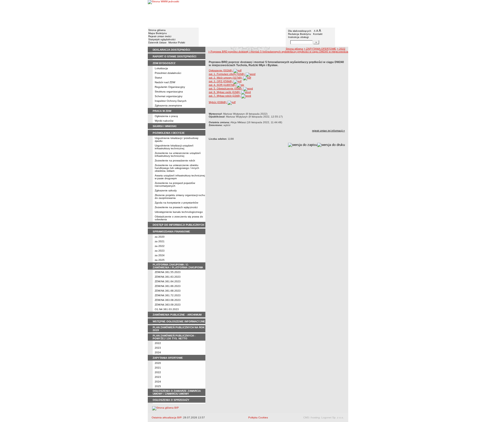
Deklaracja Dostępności (171, 49)
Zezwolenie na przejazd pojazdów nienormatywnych (175, 184)
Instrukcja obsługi (298, 37)
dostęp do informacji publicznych (178, 224)
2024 (158, 352)
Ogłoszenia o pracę (166, 116)
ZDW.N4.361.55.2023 (168, 272)
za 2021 (160, 241)
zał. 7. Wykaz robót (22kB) (225, 95)
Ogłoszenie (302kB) (221, 70)
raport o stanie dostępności (174, 56)
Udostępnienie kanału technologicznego (179, 211)
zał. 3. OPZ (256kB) (221, 81)
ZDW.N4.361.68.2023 (168, 290)
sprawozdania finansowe (171, 231)
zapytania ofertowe (168, 357)
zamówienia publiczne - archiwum (177, 314)
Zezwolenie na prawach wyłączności (176, 207)
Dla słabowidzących (299, 30)
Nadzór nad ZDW (165, 82)
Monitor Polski (176, 42)
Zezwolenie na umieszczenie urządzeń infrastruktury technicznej (178, 154)
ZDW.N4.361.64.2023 (168, 281)
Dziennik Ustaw (157, 42)
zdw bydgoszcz (164, 63)
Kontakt (317, 34)
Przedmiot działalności (168, 73)
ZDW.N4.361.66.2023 (168, 286)
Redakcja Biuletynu (299, 34)
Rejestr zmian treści (159, 36)
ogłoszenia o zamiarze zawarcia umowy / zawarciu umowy (177, 392)
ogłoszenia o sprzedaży (171, 399)
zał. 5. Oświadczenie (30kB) (226, 88)
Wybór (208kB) (218, 102)
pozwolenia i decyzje (169, 132)
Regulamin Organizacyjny (170, 86)
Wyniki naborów (164, 120)
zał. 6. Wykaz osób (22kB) (225, 92)
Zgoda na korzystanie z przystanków (176, 202)
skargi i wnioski (164, 126)
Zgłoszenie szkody (166, 190)
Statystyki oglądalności (161, 39)
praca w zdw (162, 111)
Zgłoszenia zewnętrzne (168, 105)
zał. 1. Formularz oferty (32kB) (227, 74)
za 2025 (160, 260)
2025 (158, 386)
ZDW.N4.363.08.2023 (168, 300)
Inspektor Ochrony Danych (171, 100)
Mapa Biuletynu (157, 33)
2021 (158, 367)
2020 (158, 363)
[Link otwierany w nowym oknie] (163, 13)
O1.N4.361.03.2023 (167, 309)
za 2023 (160, 250)
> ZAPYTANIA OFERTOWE (320, 48)
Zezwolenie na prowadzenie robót (175, 160)
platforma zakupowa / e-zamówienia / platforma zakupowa (178, 266)
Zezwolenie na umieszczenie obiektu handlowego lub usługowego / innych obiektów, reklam (177, 168)
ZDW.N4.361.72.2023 (168, 295)
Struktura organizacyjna (169, 91)
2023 (158, 347)
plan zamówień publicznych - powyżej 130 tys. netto (174, 337)
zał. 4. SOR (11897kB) (222, 84)
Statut (158, 77)
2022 (158, 343)
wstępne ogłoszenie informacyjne (179, 321)
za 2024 (160, 255)
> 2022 (341, 48)
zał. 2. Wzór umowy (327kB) (226, 77)
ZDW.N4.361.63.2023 (168, 276)
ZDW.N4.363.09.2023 (168, 304)
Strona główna (157, 30)
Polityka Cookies (258, 417)
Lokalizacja (161, 68)
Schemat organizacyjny (168, 96)
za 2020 (160, 236)
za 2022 (160, 246)
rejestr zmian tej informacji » (328, 130)
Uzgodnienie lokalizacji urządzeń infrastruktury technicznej (174, 147)
